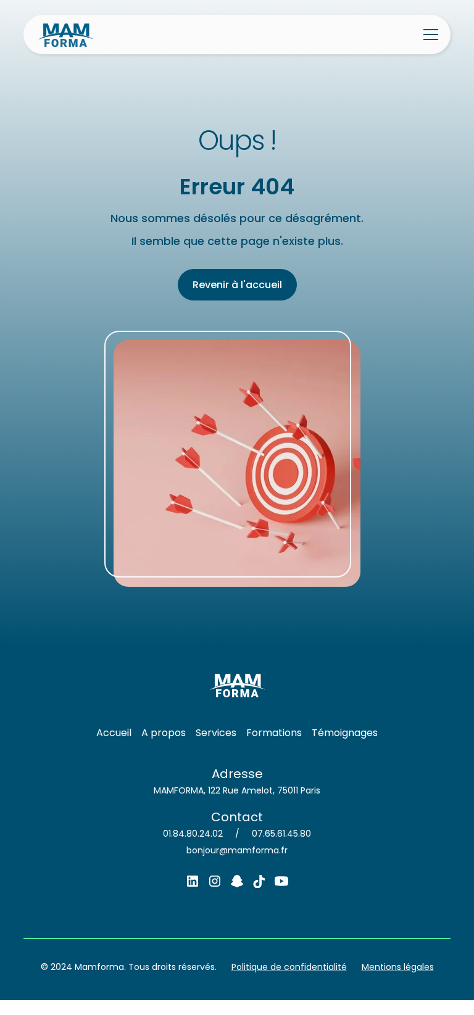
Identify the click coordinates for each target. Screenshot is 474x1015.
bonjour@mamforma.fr (237, 850)
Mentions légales (398, 967)
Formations (274, 733)
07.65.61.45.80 (281, 833)
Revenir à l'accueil (237, 285)
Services (216, 733)
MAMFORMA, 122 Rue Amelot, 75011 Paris (237, 790)
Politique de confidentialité (289, 967)
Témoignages (345, 733)
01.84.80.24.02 (193, 833)
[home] (65, 34)
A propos (163, 733)
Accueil (113, 733)
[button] (428, 34)
